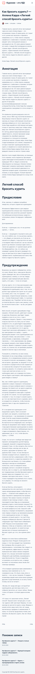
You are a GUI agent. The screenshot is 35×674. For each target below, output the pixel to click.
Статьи (19, 23)
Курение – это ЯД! (16, 3)
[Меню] (32, 3)
